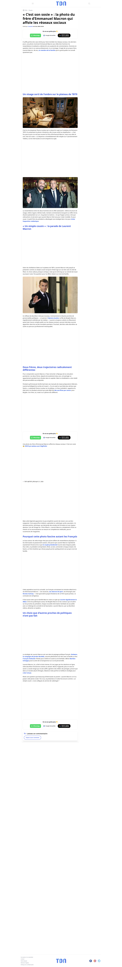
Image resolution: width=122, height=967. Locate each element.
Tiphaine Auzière (53, 318)
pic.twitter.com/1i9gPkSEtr (38, 446)
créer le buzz (27, 673)
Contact (22, 959)
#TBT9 (27, 446)
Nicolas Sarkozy (28, 594)
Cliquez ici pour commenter (32, 737)
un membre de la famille (47, 50)
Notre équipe (24, 961)
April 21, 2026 (39, 481)
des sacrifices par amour (62, 390)
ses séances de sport (56, 592)
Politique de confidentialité (27, 964)
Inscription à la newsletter (27, 957)
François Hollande (29, 659)
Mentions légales (25, 962)
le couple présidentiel (50, 545)
